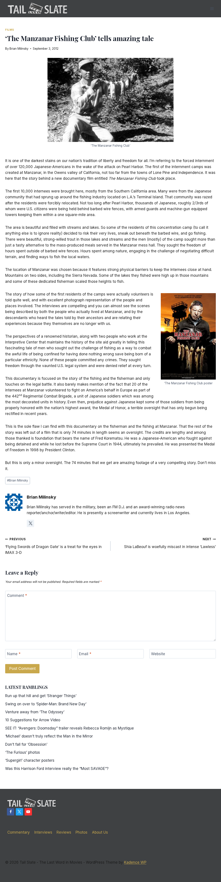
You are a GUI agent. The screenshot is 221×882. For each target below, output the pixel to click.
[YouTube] (28, 811)
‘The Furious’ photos (22, 752)
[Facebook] (10, 811)
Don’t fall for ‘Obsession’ (26, 744)
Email (85, 654)
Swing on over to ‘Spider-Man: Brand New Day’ (45, 704)
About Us (100, 832)
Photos (81, 832)
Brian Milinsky (18, 48)
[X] (19, 811)
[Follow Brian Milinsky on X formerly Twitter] (30, 523)
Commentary (18, 832)
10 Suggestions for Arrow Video (32, 720)
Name (14, 654)
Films (9, 29)
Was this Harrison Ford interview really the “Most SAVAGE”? (57, 768)
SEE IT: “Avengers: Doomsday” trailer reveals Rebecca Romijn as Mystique (69, 728)
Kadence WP (135, 862)
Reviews (64, 832)
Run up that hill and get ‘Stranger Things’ (40, 696)
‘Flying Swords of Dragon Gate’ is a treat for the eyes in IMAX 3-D (53, 546)
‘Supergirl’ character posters (29, 760)
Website (158, 654)
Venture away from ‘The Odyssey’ (34, 712)
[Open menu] (212, 8)
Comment (17, 595)
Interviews (43, 832)
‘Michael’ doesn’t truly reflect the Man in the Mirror (49, 736)
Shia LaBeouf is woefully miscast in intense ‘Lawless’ (170, 543)
